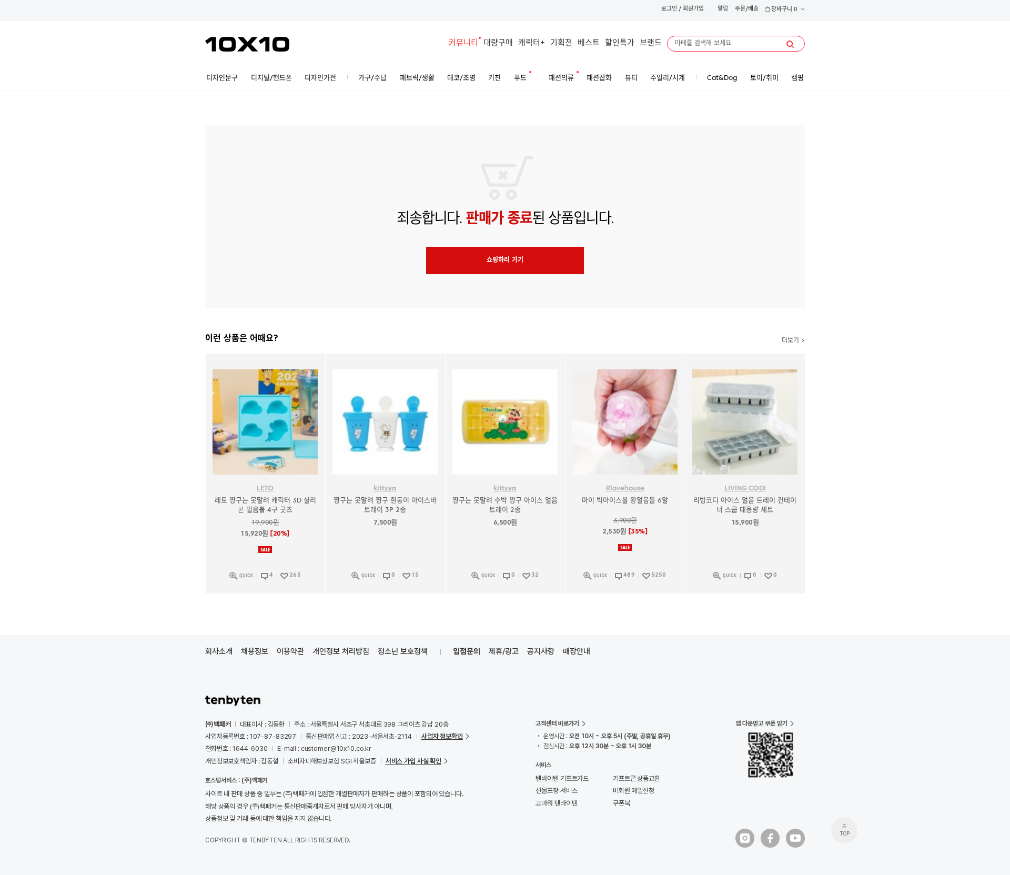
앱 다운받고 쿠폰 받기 (761, 723)
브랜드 (651, 43)
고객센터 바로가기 (557, 723)
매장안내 (576, 651)
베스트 (589, 43)
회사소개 (219, 651)
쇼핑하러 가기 (505, 260)
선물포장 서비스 (556, 790)
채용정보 (254, 651)
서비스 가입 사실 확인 (413, 761)
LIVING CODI (745, 488)
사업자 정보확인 (442, 736)
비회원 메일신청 (633, 790)
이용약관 (290, 651)
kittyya (385, 488)
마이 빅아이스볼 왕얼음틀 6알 (625, 500)
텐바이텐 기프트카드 (562, 778)
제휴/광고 (504, 651)
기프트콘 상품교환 (636, 778)
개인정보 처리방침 (340, 651)
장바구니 (783, 10)
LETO (265, 488)
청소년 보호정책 (403, 651)
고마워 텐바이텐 (556, 803)
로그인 (669, 9)
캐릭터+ (531, 43)
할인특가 (619, 43)
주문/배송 (747, 9)
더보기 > (793, 341)
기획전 (561, 43)
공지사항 (540, 651)
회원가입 (693, 9)
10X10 (247, 44)
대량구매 (498, 43)
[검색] (790, 44)
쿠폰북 (621, 803)
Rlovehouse (625, 488)
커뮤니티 (463, 43)
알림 (723, 9)
